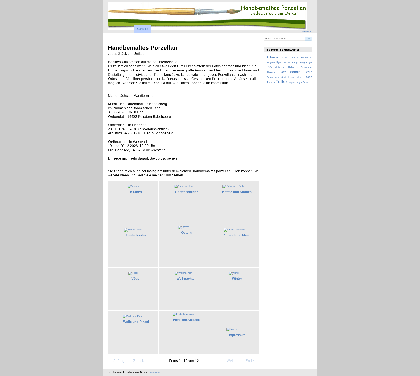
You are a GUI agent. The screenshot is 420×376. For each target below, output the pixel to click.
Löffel (269, 67)
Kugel (309, 62)
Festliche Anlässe (186, 320)
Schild (308, 72)
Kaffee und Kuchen (237, 192)
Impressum (236, 335)
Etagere (271, 62)
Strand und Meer (237, 235)
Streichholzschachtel (291, 77)
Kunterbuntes (135, 235)
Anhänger (273, 57)
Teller (281, 81)
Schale (295, 72)
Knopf (295, 62)
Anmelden (307, 31)
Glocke (287, 62)
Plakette (271, 72)
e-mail (295, 57)
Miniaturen (280, 67)
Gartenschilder (186, 192)
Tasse (308, 76)
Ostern (186, 232)
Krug (302, 62)
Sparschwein (273, 77)
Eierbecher (306, 57)
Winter (237, 278)
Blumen (136, 192)
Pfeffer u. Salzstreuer (300, 67)
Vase (306, 82)
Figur (279, 62)
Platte (282, 72)
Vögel (135, 278)
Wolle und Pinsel (136, 322)
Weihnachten (186, 278)
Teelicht (271, 82)
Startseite (142, 28)
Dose (285, 57)
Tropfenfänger (295, 82)
